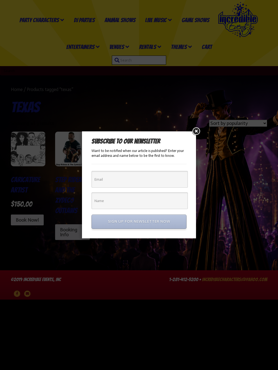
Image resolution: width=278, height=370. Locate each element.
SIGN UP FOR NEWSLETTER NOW (139, 221)
